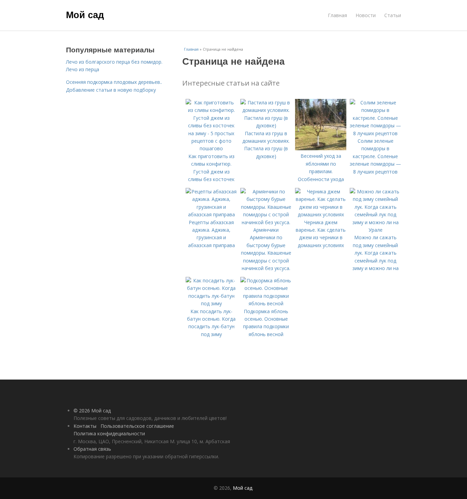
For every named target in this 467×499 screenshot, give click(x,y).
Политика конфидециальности (109, 433)
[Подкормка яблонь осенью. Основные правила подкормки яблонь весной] (266, 303)
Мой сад (85, 14)
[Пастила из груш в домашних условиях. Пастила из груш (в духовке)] (266, 125)
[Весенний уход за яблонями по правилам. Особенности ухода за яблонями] (320, 148)
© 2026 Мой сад (92, 410)
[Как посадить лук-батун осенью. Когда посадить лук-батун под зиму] (211, 303)
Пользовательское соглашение (137, 426)
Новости (366, 15)
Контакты (85, 426)
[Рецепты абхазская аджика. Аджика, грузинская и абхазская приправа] (211, 214)
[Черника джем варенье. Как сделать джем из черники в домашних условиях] (320, 214)
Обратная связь (92, 449)
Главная (337, 15)
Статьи (392, 15)
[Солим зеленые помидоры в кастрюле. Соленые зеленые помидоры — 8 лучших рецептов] (375, 133)
